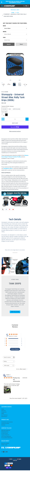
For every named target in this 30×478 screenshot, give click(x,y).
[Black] (6, 114)
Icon (10, 109)
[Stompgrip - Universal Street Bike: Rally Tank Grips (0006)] (15, 64)
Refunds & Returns (5, 430)
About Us (3, 410)
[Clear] (2, 114)
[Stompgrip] (11, 6)
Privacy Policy (4, 433)
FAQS (2, 413)
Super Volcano (16, 109)
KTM (17, 12)
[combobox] (9, 361)
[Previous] (11, 80)
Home (12, 12)
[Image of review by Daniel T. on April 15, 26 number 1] (7, 389)
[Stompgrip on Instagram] (3, 452)
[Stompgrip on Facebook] (2, 452)
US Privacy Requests (6, 436)
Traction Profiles (5, 423)
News (2, 409)
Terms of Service (5, 434)
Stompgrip (14, 459)
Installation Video (7, 168)
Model (4, 31)
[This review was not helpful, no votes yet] (25, 398)
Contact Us (3, 412)
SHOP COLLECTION (15, 312)
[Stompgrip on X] (5, 452)
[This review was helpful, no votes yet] (23, 398)
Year (4, 37)
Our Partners (4, 415)
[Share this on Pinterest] (9, 209)
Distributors (4, 416)
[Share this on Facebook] (6, 209)
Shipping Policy (4, 431)
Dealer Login (4, 444)
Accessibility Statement (6, 437)
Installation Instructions (7, 422)
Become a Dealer (5, 443)
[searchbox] (7, 357)
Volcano (4, 109)
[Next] (19, 80)
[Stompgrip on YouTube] (6, 452)
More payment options (15, 131)
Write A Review (15, 349)
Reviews (3, 425)
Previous (13, 9)
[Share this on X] (2, 209)
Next (18, 9)
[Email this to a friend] (13, 209)
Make (4, 25)
